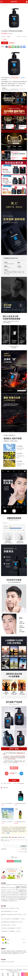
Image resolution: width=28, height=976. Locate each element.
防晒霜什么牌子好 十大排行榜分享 (7, 908)
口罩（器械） (17, 889)
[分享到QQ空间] (15, 47)
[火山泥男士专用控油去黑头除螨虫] (14, 18)
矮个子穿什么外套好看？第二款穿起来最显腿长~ (10, 918)
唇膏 (4, 891)
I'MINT (3, 884)
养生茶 (10, 887)
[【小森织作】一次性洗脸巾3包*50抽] (7, 814)
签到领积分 (10, 861)
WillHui (4, 36)
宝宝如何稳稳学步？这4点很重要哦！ (8, 931)
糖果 (23, 894)
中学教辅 (15, 884)
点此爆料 (8, 833)
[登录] (27, 2)
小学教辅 (21, 891)
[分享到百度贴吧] (21, 47)
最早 (23, 848)
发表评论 (23, 846)
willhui (7, 943)
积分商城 (18, 861)
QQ (10, 837)
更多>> (24, 837)
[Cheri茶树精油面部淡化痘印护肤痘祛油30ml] (20, 814)
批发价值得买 (9, 970)
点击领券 (4, 39)
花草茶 (15, 897)
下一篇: (20, 783)
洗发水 (18, 893)
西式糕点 (21, 897)
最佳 (26, 848)
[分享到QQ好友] (6, 47)
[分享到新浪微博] (9, 47)
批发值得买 (14, 1)
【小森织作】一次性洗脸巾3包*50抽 (8, 821)
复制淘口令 (11, 42)
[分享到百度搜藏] (24, 47)
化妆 (3, 889)
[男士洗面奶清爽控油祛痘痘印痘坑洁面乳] (20, 796)
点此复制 (22, 77)
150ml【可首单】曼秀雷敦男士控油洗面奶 (9, 803)
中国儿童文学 (9, 884)
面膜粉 (17, 899)
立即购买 (5, 42)
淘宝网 (20, 837)
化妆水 (7, 889)
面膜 (13, 899)
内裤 (14, 887)
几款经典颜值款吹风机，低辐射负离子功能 (9, 921)
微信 (7, 837)
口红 (11, 889)
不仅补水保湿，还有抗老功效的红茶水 (8, 928)
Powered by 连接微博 (23, 851)
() (15, 768)
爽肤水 (6, 894)
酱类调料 (5, 899)
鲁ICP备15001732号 (14, 972)
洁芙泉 (5, 783)
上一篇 (14, 783)
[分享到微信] (12, 47)
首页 (2, 4)
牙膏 (14, 894)
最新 (21, 848)
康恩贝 (3, 893)
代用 (25, 884)
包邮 (21, 887)
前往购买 (14, 780)
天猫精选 (8, 36)
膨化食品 (23, 896)
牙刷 (10, 894)
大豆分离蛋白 (10, 891)
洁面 (13, 893)
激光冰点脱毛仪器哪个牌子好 (6, 911)
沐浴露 (8, 893)
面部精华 (7, 900)
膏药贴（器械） (17, 896)
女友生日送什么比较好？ (6, 925)
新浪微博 (15, 837)
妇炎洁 (15, 891)
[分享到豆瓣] (18, 47)
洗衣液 (23, 893)
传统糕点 (4, 887)
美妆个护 (5, 4)
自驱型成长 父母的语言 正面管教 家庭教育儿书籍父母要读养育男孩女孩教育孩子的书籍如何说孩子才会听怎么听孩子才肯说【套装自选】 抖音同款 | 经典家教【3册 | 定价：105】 (14, 952)
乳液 (21, 884)
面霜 (12, 900)
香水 (16, 900)
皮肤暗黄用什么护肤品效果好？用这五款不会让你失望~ (11, 914)
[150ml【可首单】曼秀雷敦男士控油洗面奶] (7, 796)
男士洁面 (9, 783)
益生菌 (19, 894)
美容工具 (10, 896)
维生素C (4, 896)
